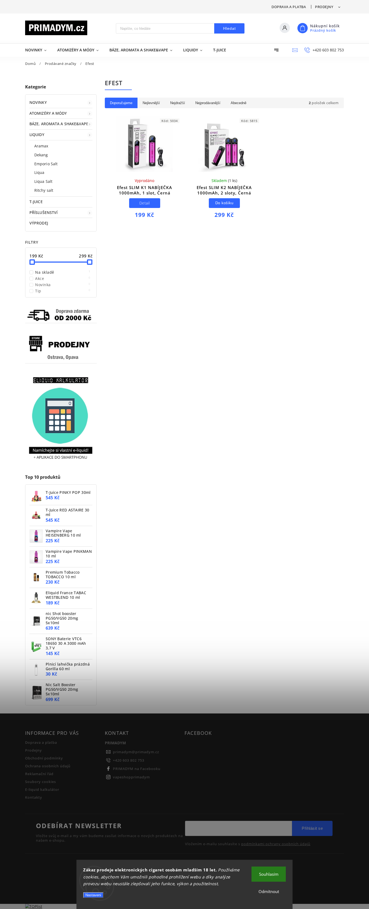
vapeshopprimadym (131, 777)
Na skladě (62, 272)
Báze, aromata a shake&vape (59, 123)
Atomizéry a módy (48, 113)
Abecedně (238, 103)
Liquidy (36, 134)
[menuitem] (38, 50)
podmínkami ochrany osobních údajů (275, 844)
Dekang (41, 154)
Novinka (62, 284)
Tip (62, 290)
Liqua (39, 172)
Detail (144, 203)
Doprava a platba (288, 6)
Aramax (41, 145)
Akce (62, 278)
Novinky (38, 102)
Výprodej (38, 223)
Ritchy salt (43, 190)
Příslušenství (43, 212)
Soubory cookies (40, 781)
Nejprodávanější (207, 103)
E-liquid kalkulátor (42, 789)
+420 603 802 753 (128, 760)
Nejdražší (177, 103)
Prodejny (324, 6)
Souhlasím (269, 874)
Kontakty (33, 797)
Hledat (229, 28)
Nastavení (93, 895)
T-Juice (36, 201)
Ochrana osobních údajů (48, 766)
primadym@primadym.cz (136, 752)
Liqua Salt (43, 181)
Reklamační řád (39, 774)
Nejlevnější (151, 103)
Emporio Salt (46, 163)
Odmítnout (269, 891)
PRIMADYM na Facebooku (136, 768)
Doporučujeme (121, 103)
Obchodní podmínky (44, 758)
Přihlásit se (312, 828)
